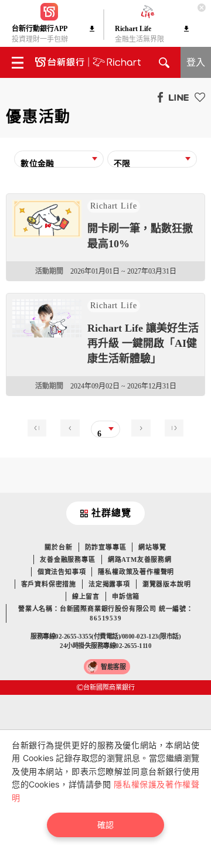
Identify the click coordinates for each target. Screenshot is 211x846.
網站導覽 (152, 547)
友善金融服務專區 (67, 559)
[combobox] (59, 162)
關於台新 (58, 547)
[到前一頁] (72, 426)
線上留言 (86, 596)
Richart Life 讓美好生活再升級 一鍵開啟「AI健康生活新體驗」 (143, 343)
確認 (105, 825)
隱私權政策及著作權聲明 (136, 571)
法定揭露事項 (109, 584)
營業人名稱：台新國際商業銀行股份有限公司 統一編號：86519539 (105, 613)
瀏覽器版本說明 (166, 584)
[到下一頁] (137, 426)
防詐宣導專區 (106, 547)
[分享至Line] (176, 97)
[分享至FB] (157, 97)
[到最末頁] (171, 426)
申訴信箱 (125, 596)
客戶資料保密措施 (48, 584)
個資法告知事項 (62, 571)
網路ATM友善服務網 (140, 559)
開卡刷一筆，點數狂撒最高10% (140, 236)
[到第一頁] (40, 426)
